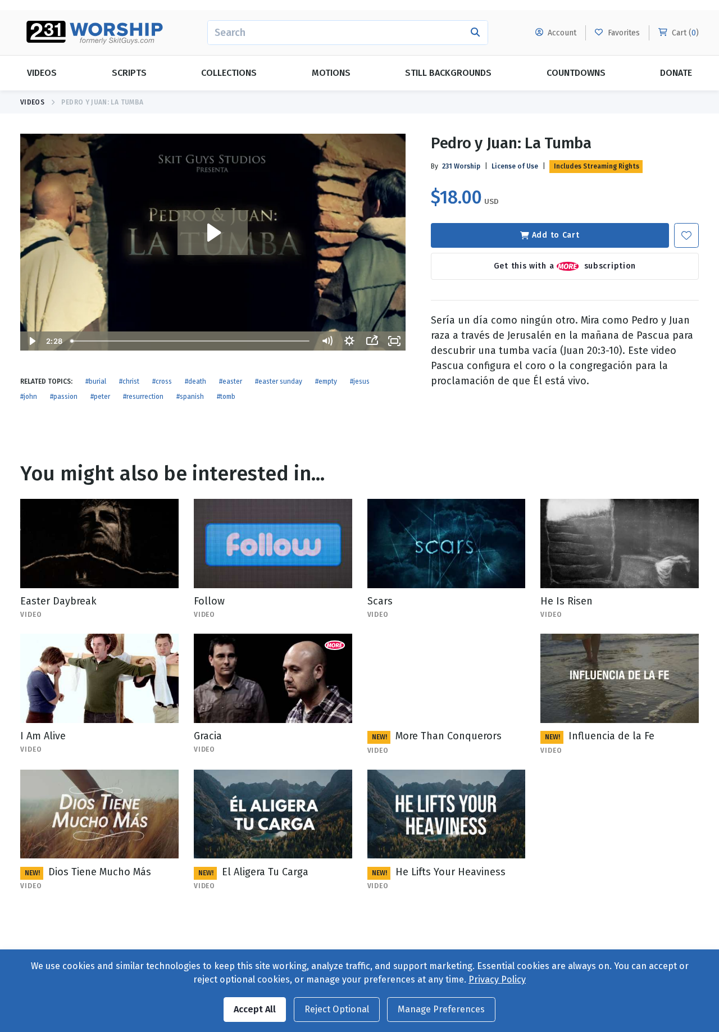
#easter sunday (278, 381)
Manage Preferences (441, 1009)
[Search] (475, 32)
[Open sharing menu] (372, 341)
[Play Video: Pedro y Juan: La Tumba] (213, 232)
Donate (676, 72)
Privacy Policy (497, 979)
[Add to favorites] (686, 235)
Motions (331, 72)
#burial (95, 381)
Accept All (255, 1009)
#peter (100, 397)
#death (195, 381)
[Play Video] (31, 341)
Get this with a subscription (565, 265)
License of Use (515, 166)
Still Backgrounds (448, 72)
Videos (42, 72)
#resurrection (143, 397)
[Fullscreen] (394, 341)
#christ (129, 381)
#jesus (360, 381)
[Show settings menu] (349, 341)
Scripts (129, 72)
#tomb (226, 397)
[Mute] (327, 341)
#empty (326, 381)
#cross (162, 381)
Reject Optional (336, 1009)
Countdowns (576, 72)
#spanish (190, 397)
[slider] (190, 341)
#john (28, 397)
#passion (64, 397)
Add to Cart (556, 235)
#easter (230, 381)
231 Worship (461, 166)
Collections (229, 72)
